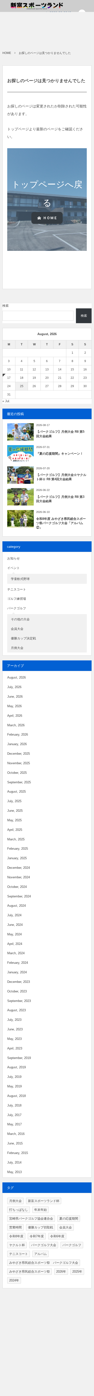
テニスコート (16, 589)
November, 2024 (18, 877)
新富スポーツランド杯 (43, 1201)
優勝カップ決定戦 (23, 638)
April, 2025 (14, 830)
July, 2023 (14, 1020)
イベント (13, 568)
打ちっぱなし (18, 1210)
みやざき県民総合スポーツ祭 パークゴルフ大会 (43, 1262)
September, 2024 (19, 896)
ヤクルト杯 (17, 1245)
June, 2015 (15, 1143)
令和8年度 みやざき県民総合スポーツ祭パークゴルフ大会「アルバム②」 (61, 523)
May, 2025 (14, 820)
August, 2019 (16, 1067)
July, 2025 (14, 801)
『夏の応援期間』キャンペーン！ (59, 453)
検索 (5, 305)
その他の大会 (20, 619)
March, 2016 (16, 1134)
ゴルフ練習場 (16, 599)
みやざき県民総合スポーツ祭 (29, 1271)
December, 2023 (18, 982)
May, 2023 (14, 1039)
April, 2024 (14, 944)
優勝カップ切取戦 (40, 1227)
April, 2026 (14, 715)
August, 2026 (16, 677)
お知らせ (13, 558)
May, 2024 (14, 934)
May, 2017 (14, 1124)
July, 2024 (14, 915)
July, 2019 (14, 1077)
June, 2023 (15, 1029)
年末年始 (40, 1210)
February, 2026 (17, 734)
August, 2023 (16, 1010)
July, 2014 (14, 1162)
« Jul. (6, 401)
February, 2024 (17, 962)
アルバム (40, 1254)
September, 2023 (19, 1001)
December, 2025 (18, 753)
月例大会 (17, 648)
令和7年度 (37, 1236)
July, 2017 (14, 1115)
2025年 (77, 1271)
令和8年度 (16, 1236)
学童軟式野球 (20, 579)
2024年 (14, 1280)
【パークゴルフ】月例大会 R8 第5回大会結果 (60, 434)
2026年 (61, 1271)
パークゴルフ (16, 608)
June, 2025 (15, 810)
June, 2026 (15, 696)
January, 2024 (17, 972)
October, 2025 (17, 772)
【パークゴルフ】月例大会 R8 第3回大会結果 (60, 499)
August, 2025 (16, 791)
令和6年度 (57, 1236)
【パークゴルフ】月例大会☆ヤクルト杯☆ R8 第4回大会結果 (61, 477)
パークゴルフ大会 (43, 1245)
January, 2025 (17, 858)
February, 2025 (17, 848)
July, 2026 (14, 687)
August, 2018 (16, 1096)
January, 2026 (17, 744)
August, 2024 (16, 905)
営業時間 (15, 1227)
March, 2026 (16, 725)
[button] (47, 218)
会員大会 (17, 629)
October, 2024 (17, 887)
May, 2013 (14, 1172)
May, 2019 (14, 1086)
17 (9, 377)
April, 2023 (14, 1048)
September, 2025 (19, 782)
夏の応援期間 (68, 1218)
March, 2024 (16, 953)
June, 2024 (15, 925)
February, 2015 (17, 1153)
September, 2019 (19, 1058)
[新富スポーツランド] (28, 6)
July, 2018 (14, 1105)
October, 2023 (17, 991)
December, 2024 (18, 867)
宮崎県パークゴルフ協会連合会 (31, 1218)
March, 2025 (16, 839)
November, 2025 (18, 763)
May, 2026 (14, 706)
